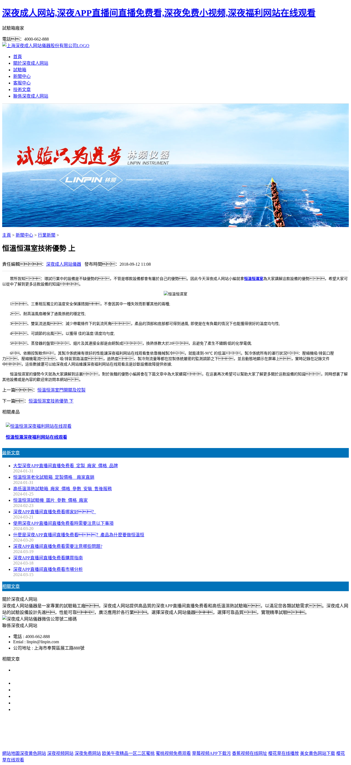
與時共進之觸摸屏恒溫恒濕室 (41, 703)
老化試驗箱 (216, 731)
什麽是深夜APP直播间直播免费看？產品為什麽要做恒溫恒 (78, 534)
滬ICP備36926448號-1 (263, 742)
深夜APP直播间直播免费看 (141, 731)
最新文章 (11, 452)
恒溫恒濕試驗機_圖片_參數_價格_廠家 (50, 500)
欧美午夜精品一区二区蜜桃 (128, 753)
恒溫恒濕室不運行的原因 (37, 689)
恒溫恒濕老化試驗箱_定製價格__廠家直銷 (53, 477)
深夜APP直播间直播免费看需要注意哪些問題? (57, 546)
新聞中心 (22, 76)
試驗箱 (19, 69)
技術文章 (22, 89)
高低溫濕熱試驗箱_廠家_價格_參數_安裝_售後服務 (62, 488)
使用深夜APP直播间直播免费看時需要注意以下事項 (63, 523)
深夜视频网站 (60, 753)
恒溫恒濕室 (253, 279)
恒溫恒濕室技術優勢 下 (51, 401)
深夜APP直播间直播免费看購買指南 (48, 558)
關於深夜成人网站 (30, 63)
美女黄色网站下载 (317, 753)
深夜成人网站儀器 (63, 264)
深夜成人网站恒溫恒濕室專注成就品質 (50, 696)
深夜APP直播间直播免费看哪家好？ (54, 511)
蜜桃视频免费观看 (173, 753)
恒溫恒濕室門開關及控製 (61, 390)
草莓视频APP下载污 (211, 753)
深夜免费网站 (88, 753)
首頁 (17, 56)
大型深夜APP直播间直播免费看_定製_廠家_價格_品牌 (65, 465)
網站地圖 (206, 742)
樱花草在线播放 (283, 753)
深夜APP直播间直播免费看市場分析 (48, 569)
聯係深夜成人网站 (30, 96)
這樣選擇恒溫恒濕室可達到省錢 (44, 709)
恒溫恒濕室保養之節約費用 (39, 683)
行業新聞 (46, 235)
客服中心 (22, 83)
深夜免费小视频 (186, 731)
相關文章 (11, 586)
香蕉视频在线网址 (249, 753)
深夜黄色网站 (33, 753)
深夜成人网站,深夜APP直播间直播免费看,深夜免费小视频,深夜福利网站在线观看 (159, 13)
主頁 (6, 235)
